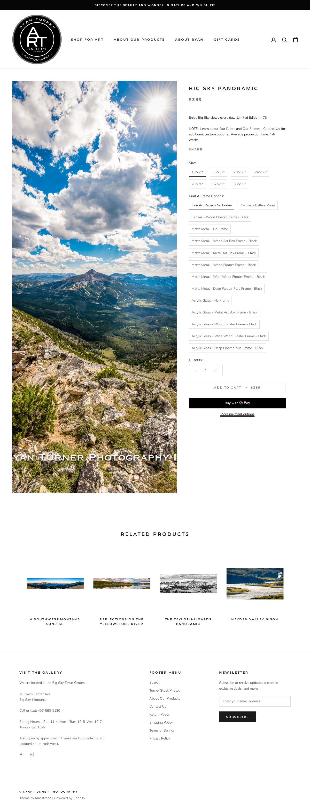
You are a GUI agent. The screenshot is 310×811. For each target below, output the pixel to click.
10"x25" (197, 172)
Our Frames (252, 128)
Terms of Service (161, 730)
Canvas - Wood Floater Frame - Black (220, 217)
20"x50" (240, 172)
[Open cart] (295, 39)
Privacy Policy (159, 738)
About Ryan (189, 39)
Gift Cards (227, 39)
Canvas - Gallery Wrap (258, 205)
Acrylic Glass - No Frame (210, 300)
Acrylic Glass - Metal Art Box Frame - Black (224, 312)
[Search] (284, 39)
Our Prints (227, 128)
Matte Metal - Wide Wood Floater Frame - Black (228, 276)
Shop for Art (87, 39)
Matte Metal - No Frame (210, 229)
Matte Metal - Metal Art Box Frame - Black (224, 253)
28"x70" (197, 184)
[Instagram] (32, 754)
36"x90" (240, 184)
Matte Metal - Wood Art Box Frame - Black (224, 241)
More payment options (237, 414)
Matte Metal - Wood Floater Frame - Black (224, 265)
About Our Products (139, 39)
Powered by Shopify (69, 798)
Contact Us (271, 128)
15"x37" (219, 172)
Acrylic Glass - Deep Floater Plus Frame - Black (227, 348)
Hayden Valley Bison (255, 619)
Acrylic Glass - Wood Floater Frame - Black (224, 324)
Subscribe (237, 717)
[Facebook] (207, 148)
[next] (294, 588)
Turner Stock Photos (164, 690)
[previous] (15, 588)
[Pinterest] (219, 148)
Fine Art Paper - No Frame (212, 205)
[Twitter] (213, 148)
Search (154, 682)
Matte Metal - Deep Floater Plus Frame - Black (227, 288)
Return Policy (159, 714)
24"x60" (261, 172)
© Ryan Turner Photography (48, 791)
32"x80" (219, 184)
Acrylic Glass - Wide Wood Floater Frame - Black (229, 336)
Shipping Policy (161, 722)
